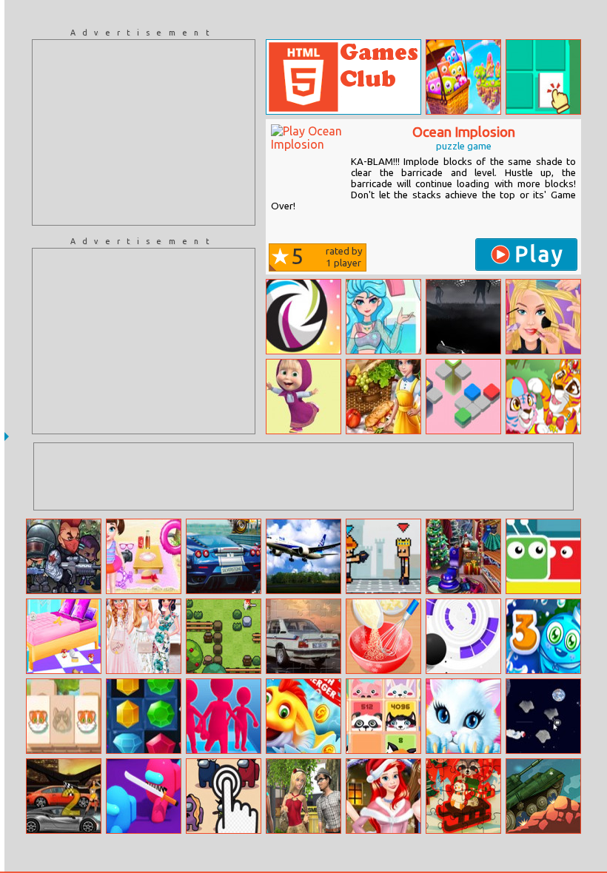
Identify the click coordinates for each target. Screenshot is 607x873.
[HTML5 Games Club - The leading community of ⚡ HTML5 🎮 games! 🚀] (343, 76)
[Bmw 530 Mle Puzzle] (303, 636)
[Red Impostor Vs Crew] (143, 796)
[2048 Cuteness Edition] (383, 716)
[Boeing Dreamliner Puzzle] (303, 556)
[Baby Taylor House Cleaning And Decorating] (63, 636)
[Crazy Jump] (543, 556)
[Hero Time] (303, 316)
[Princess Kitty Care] (463, 716)
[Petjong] (63, 716)
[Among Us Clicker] (223, 796)
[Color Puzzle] (463, 396)
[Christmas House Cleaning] (463, 556)
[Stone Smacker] (223, 636)
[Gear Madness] (63, 796)
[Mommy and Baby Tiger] (543, 396)
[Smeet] (303, 796)
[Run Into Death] (463, 316)
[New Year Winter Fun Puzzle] (463, 796)
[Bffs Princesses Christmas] (383, 796)
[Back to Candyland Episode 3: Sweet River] (543, 636)
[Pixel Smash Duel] (383, 556)
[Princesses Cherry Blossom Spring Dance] (143, 636)
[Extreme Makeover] (543, 316)
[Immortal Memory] (543, 77)
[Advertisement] (144, 132)
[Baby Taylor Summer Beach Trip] (143, 556)
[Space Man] (543, 716)
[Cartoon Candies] (463, 77)
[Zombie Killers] (63, 556)
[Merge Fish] (303, 716)
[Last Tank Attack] (543, 796)
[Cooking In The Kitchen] (383, 636)
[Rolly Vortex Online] (463, 636)
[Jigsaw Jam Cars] (223, 556)
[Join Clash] (223, 716)
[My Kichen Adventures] (383, 396)
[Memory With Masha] (303, 396)
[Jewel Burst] (143, 716)
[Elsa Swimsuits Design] (383, 316)
